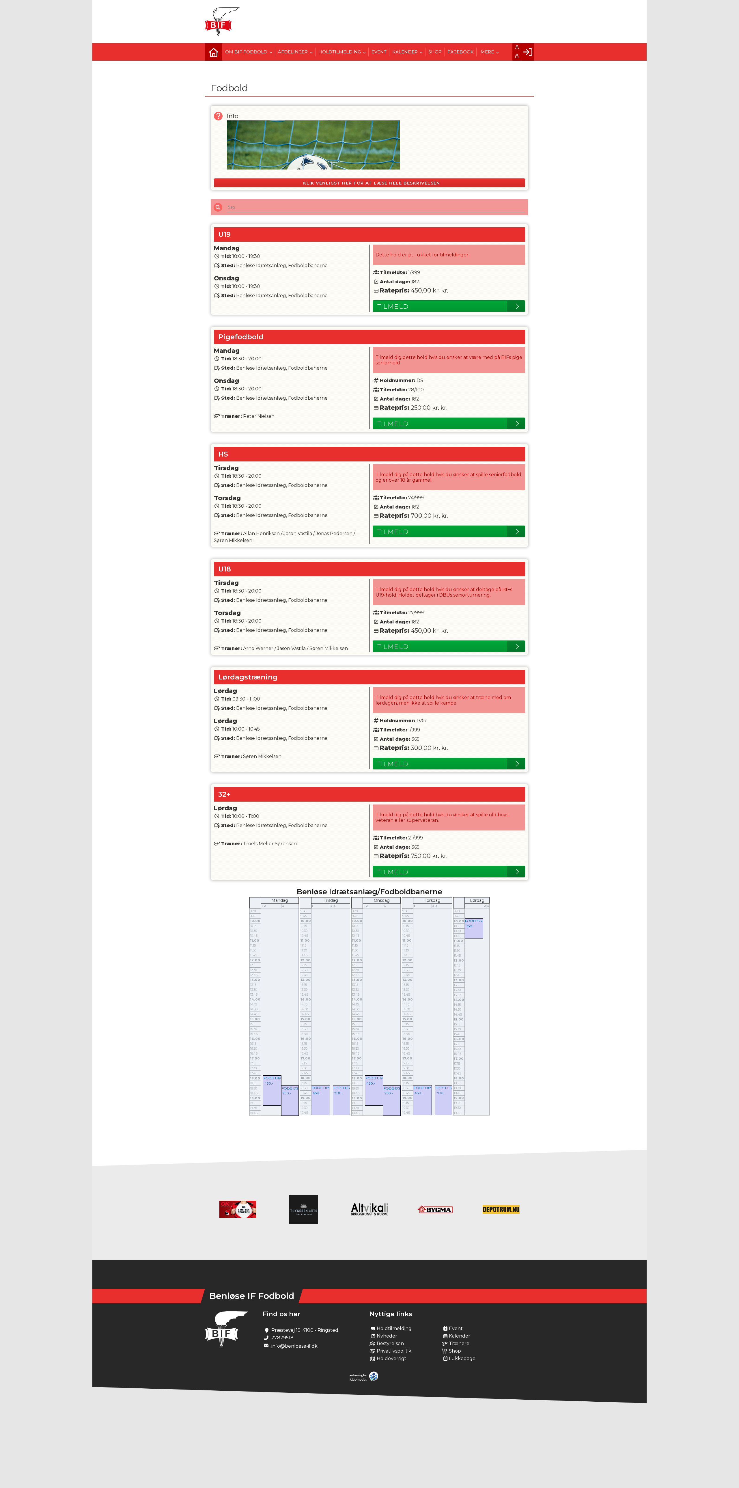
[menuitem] (213, 52)
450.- (268, 1083)
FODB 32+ (474, 921)
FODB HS (341, 1088)
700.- (339, 1093)
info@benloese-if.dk (294, 1346)
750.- (470, 926)
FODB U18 (320, 1088)
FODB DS (290, 1088)
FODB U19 (272, 1078)
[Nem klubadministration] (365, 1379)
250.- (287, 1093)
